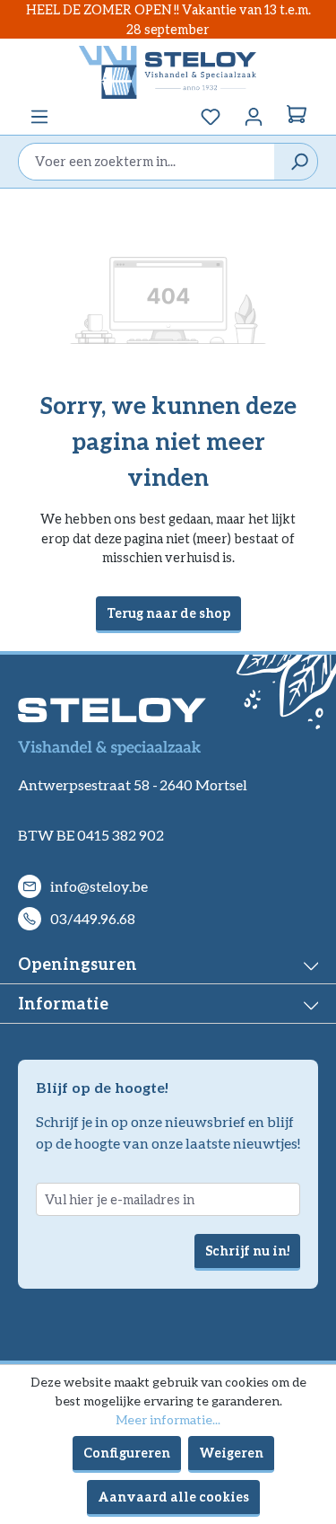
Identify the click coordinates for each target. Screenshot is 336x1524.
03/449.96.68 (92, 918)
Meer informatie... (168, 1419)
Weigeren (231, 1452)
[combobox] (146, 162)
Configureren (126, 1452)
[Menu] (39, 117)
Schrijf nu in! (247, 1250)
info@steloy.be (99, 885)
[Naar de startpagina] (168, 72)
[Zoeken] (295, 162)
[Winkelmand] (296, 117)
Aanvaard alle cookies (173, 1496)
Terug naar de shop (168, 613)
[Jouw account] (253, 117)
